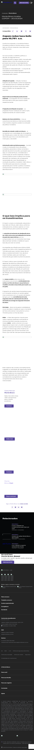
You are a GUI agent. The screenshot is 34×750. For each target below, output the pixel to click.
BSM (6, 650)
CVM (10, 650)
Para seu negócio (6, 683)
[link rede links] (9, 587)
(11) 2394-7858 (12, 625)
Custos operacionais (7, 603)
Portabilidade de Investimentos (9, 658)
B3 (2, 650)
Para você (4, 672)
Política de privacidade (6, 654)
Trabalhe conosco (6, 600)
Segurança (27, 654)
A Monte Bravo (5, 667)
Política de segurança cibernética (21, 650)
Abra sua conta (24, 2)
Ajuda (3, 693)
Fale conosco (5, 597)
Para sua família (6, 677)
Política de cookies (18, 654)
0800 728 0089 (13, 624)
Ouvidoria (4, 609)
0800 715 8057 (10, 632)
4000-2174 (20, 622)
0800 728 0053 (10, 640)
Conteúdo (5, 13)
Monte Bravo (13, 13)
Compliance (4, 606)
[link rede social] (2, 577)
